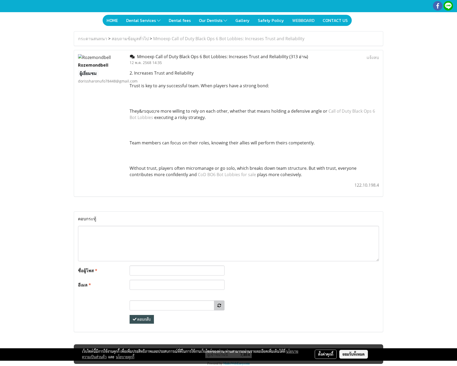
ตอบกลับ (143, 319)
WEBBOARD (303, 20)
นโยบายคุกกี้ (125, 356)
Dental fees (180, 20)
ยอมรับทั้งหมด (353, 354)
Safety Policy (271, 20)
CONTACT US (335, 20)
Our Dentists (211, 20)
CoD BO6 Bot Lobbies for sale (227, 174)
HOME (112, 20)
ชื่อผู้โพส (87, 270)
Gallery (242, 20)
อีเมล (84, 285)
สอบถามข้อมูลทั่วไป (130, 39)
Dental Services (141, 20)
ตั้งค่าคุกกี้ (325, 354)
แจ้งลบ (373, 57)
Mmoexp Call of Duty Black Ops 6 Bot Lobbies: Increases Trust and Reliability (228, 39)
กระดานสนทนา (92, 39)
